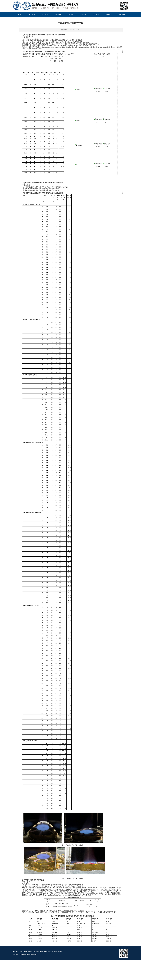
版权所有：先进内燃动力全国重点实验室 (25, 954)
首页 (19, 14)
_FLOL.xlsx (79, 165)
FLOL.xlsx (79, 90)
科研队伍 (58, 14)
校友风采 (122, 14)
